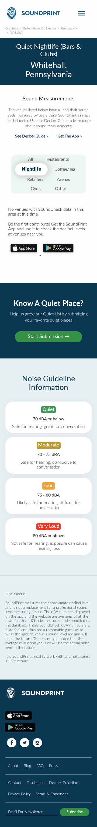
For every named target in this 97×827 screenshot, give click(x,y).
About (13, 766)
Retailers (35, 179)
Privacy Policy (19, 794)
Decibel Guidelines (64, 783)
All (30, 159)
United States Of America (39, 28)
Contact (14, 783)
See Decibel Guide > (31, 136)
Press (53, 766)
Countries (11, 28)
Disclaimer (35, 783)
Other (60, 188)
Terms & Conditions (52, 794)
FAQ (40, 766)
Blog (27, 766)
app (20, 616)
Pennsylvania (69, 28)
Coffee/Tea (64, 169)
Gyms (36, 188)
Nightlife (31, 169)
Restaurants (58, 159)
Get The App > (70, 136)
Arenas (63, 179)
